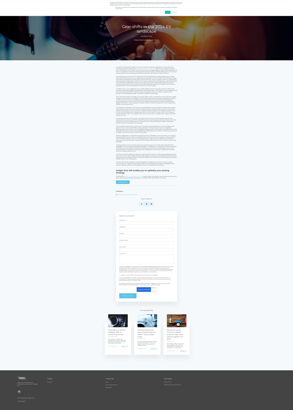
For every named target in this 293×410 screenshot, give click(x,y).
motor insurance (122, 194)
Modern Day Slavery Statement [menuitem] (172, 384)
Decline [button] (174, 12)
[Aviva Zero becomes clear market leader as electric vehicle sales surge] (147, 320)
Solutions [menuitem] (49, 382)
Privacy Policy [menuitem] (167, 382)
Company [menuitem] (49, 378)
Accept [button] (167, 12)
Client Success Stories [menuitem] (111, 384)
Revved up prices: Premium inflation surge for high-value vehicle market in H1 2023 (175, 334)
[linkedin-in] (19, 391)
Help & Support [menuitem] (21, 401)
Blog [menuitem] (107, 382)
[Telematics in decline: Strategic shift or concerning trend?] (118, 320)
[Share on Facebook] (151, 204)
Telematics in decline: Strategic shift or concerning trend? (117, 332)
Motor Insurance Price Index (134, 176)
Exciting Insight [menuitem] (110, 378)
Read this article (112, 346)
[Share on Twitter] (142, 204)
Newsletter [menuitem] (108, 387)
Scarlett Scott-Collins (150, 40)
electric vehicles (133, 194)
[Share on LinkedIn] (146, 204)
